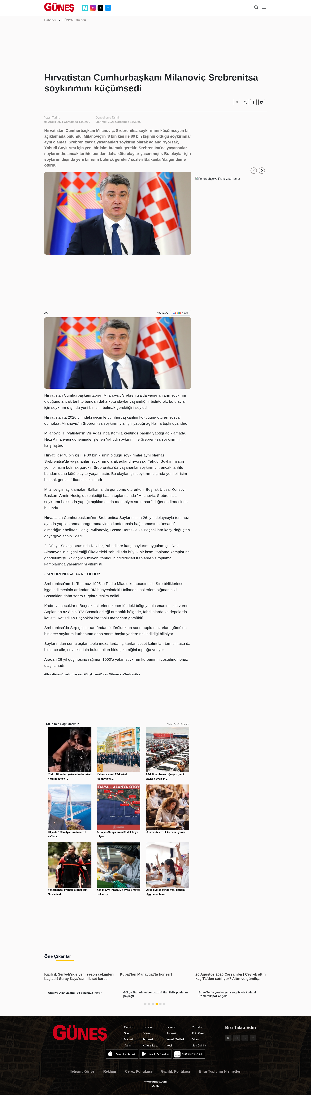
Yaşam (128, 1045)
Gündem (129, 1027)
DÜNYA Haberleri (74, 20)
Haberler (50, 20)
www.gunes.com (155, 1081)
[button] (254, 170)
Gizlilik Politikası (175, 1071)
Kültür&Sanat (150, 1045)
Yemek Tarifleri (175, 1039)
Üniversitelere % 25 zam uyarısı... (166, 832)
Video (195, 1039)
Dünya (146, 1033)
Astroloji (171, 1033)
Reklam (109, 1071)
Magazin (129, 1039)
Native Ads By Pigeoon (178, 724)
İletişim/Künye (82, 1071)
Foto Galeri (198, 1033)
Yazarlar (197, 1027)
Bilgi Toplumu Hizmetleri (220, 1071)
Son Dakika (199, 1045)
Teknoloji (148, 1039)
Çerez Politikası (138, 1071)
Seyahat (171, 1027)
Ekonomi (148, 1027)
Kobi (169, 1045)
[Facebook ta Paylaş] (253, 102)
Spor (127, 1033)
